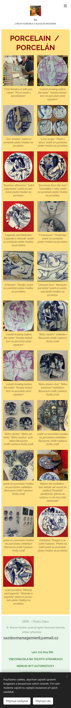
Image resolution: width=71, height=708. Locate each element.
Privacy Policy (41, 621)
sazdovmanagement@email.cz (30, 637)
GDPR (25, 621)
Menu (65, 5)
